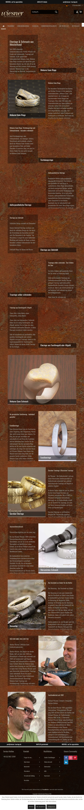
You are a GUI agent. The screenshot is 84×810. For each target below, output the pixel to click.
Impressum (47, 776)
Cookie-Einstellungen (49, 757)
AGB (45, 771)
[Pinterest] (75, 758)
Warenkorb (27, 771)
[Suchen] (56, 12)
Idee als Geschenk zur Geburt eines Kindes (61, 595)
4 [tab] (47, 5)
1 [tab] (37, 5)
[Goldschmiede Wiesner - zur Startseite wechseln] (12, 15)
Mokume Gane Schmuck (19, 153)
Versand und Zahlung (29, 776)
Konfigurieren (51, 806)
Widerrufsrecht (48, 762)
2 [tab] (40, 5)
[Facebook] (66, 758)
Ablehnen (31, 806)
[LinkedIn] (66, 762)
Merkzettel (27, 766)
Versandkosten (45, 789)
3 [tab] (44, 5)
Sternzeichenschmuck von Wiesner (20, 571)
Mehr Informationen (51, 801)
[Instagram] (71, 758)
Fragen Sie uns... (28, 757)
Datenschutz (47, 766)
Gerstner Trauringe (54, 512)
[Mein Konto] (76, 12)
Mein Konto (27, 762)
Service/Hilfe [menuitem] (77, 5)
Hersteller (26, 780)
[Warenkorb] (81, 12)
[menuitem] (44, 12)
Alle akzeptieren (40, 806)
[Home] (3, 26)
